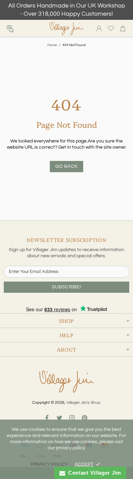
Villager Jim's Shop (66, 29)
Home (52, 45)
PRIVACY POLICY (49, 464)
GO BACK (66, 166)
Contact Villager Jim (93, 473)
